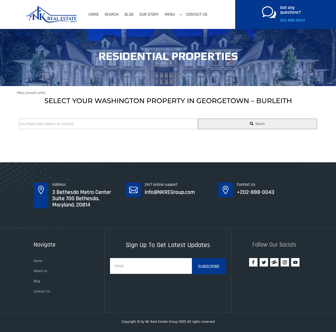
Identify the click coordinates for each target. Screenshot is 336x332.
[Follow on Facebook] (253, 262)
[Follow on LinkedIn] (274, 262)
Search (111, 14)
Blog (37, 281)
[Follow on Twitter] (264, 262)
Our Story (149, 14)
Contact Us (196, 14)
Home (93, 14)
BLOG (129, 14)
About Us (40, 271)
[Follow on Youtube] (295, 262)
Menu (170, 14)
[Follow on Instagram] (285, 262)
